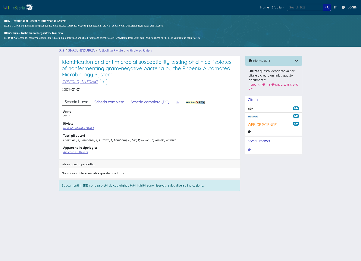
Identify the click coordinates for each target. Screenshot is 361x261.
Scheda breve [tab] (76, 101)
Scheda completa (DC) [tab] (150, 101)
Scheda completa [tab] (109, 101)
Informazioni (261, 60)
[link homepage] (19, 7)
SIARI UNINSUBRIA (81, 50)
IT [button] (335, 7)
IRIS (61, 50)
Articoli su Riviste (111, 50)
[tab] (177, 102)
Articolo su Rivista (139, 50)
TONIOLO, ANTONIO (80, 81)
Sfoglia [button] (277, 7)
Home (264, 7)
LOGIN (352, 7)
